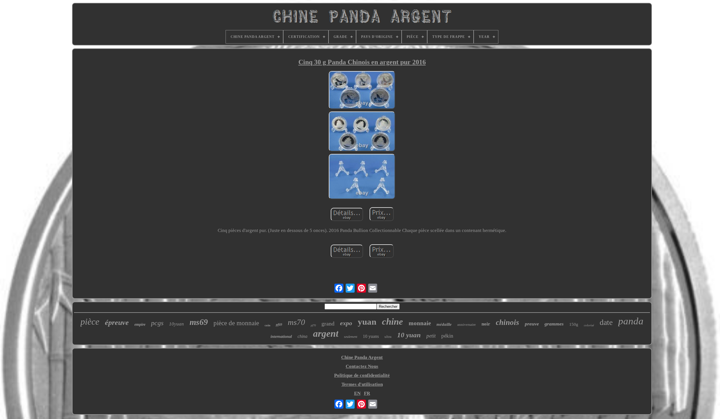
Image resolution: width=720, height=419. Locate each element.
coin (267, 325)
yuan (367, 322)
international (281, 336)
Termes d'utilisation (362, 384)
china (302, 336)
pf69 (279, 325)
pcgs (157, 323)
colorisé (589, 325)
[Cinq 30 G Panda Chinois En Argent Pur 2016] (362, 90)
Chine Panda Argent (362, 357)
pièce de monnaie (236, 323)
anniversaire (466, 324)
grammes (554, 324)
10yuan (176, 324)
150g (573, 324)
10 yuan (409, 335)
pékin (447, 336)
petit (431, 336)
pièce (89, 321)
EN (357, 393)
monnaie (420, 323)
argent (325, 333)
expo (346, 323)
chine (392, 321)
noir (486, 324)
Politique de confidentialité (362, 375)
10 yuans (371, 336)
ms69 (199, 322)
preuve (532, 324)
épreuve (117, 322)
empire (139, 324)
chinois (507, 322)
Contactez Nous (362, 366)
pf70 (313, 325)
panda (631, 321)
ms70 (296, 322)
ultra (388, 336)
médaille (444, 324)
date (606, 322)
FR (367, 393)
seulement (350, 337)
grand (327, 323)
